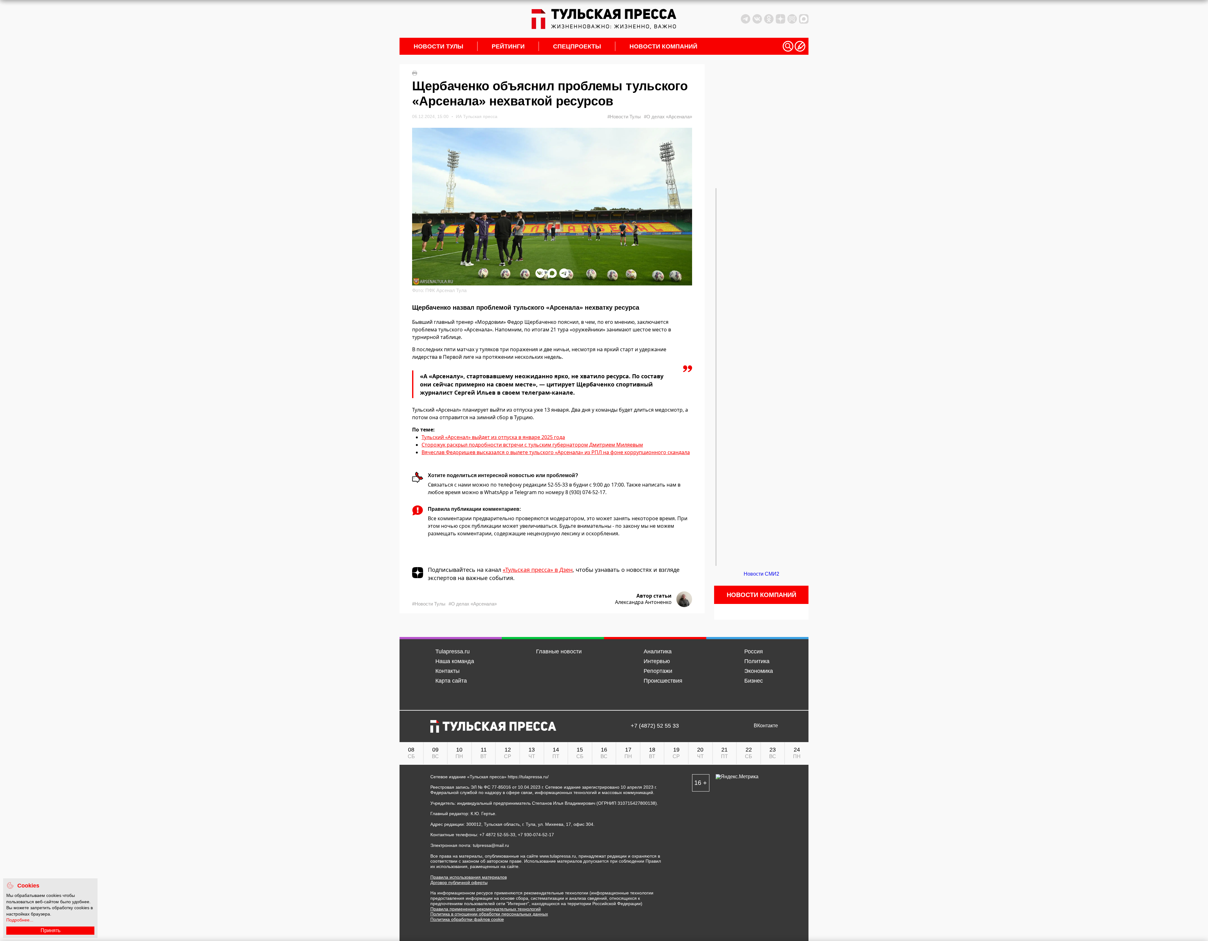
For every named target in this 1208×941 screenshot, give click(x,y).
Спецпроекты (577, 46)
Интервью (657, 661)
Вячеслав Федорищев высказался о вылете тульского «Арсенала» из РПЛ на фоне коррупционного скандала (556, 452)
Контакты (447, 671)
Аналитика (658, 651)
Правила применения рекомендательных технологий (485, 908)
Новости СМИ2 (761, 574)
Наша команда (454, 661)
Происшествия (663, 681)
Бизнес (753, 681)
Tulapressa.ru (452, 651)
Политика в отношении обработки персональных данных (489, 913)
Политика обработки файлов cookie (467, 919)
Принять (50, 930)
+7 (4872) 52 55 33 (655, 726)
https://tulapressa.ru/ (528, 776)
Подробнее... (19, 919)
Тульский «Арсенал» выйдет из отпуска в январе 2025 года (493, 437)
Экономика (758, 671)
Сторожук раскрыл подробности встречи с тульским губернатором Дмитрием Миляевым (532, 444)
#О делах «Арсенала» (668, 116)
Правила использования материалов (468, 877)
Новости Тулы (438, 46)
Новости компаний (663, 46)
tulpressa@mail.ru (491, 845)
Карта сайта (451, 681)
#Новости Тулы (624, 116)
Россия (753, 651)
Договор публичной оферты (459, 882)
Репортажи (658, 671)
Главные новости (559, 651)
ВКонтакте (766, 725)
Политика (756, 661)
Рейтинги (508, 46)
